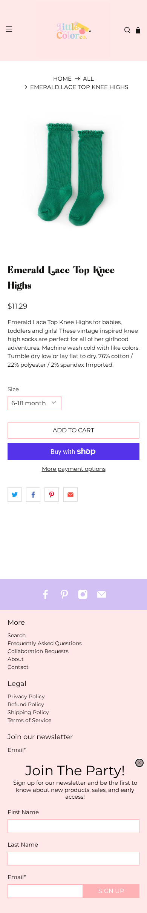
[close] (139, 763)
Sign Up (111, 891)
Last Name (23, 844)
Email (17, 877)
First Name (23, 812)
